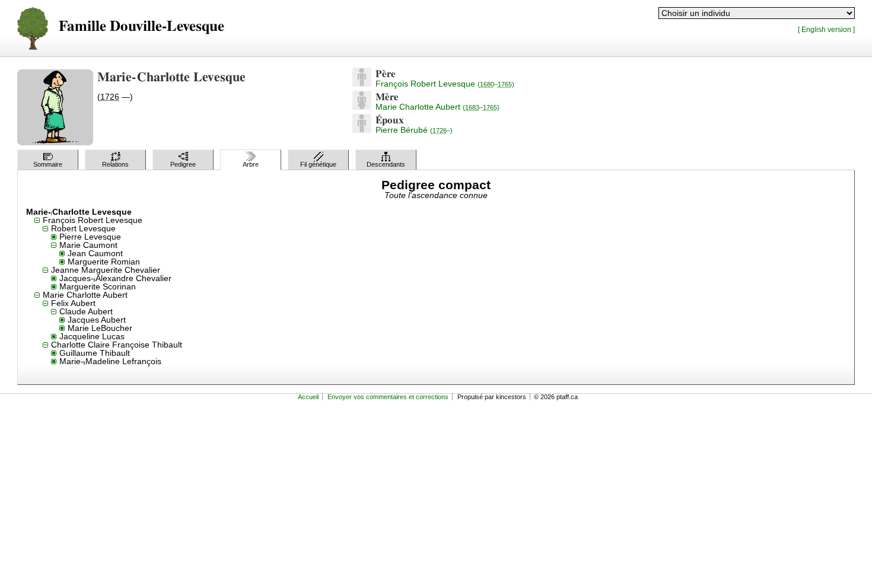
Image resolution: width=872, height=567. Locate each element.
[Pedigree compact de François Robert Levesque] (361, 83)
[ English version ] (826, 29)
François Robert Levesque (444, 83)
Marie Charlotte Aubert (437, 107)
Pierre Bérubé (414, 130)
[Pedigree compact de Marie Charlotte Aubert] (361, 107)
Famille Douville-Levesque (141, 26)
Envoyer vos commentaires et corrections (387, 396)
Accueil (308, 396)
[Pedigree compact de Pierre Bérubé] (361, 130)
